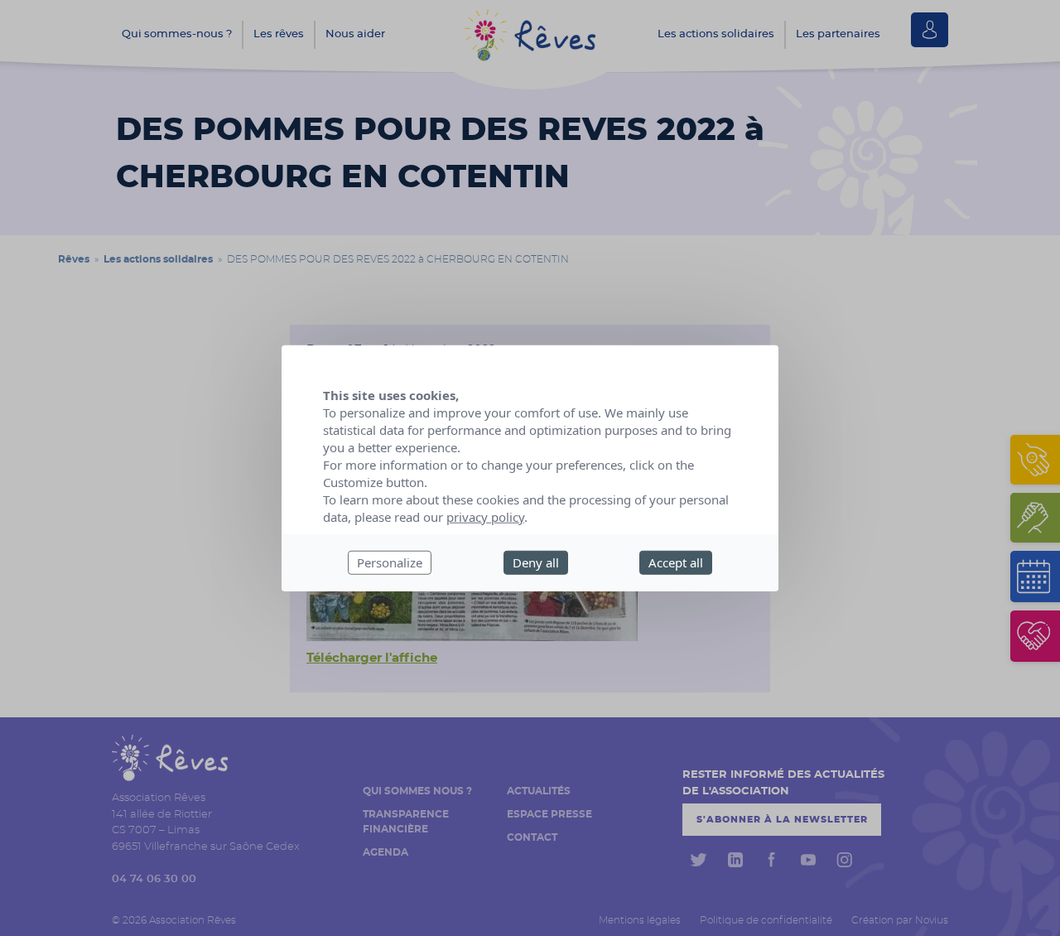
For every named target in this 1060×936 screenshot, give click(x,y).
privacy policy (485, 517)
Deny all (536, 562)
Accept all (675, 562)
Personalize (389, 562)
